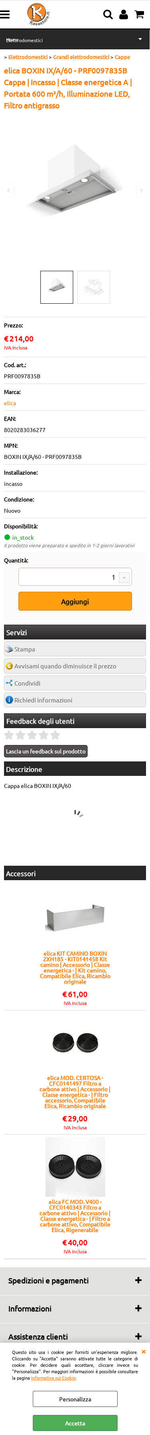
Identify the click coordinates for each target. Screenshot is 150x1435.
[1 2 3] (75, 578)
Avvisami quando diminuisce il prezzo (65, 666)
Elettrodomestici (24, 40)
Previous (9, 190)
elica (10, 402)
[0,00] (140, 14)
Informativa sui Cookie (53, 1377)
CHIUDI (143, 1351)
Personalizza (75, 1399)
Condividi (27, 683)
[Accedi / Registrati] (124, 14)
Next (141, 190)
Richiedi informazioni (43, 700)
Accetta (75, 1423)
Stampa (24, 649)
